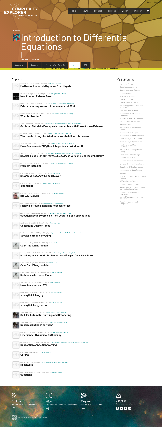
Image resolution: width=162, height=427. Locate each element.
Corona (24, 355)
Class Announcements (128, 87)
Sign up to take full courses (91, 404)
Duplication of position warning (38, 345)
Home (74, 11)
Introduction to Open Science (131, 170)
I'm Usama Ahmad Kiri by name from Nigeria (45, 86)
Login (149, 2)
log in (82, 69)
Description (19, 65)
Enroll (25, 55)
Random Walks (46, 352)
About (125, 11)
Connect (121, 400)
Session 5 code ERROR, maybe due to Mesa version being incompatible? (62, 156)
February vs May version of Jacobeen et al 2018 (47, 106)
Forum (74, 65)
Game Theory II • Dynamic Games (132, 142)
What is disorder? (30, 116)
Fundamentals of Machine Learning (130, 146)
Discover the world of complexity (24, 404)
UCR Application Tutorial (58, 94)
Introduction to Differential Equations (130, 114)
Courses (98, 11)
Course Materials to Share (130, 102)
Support (138, 11)
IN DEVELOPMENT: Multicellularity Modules (60, 104)
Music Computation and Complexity (60, 133)
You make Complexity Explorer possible (61, 405)
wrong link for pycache (33, 305)
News (85, 11)
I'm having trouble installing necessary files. (45, 205)
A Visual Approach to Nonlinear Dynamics (55, 362)
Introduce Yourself (55, 84)
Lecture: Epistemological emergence (129, 193)
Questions (26, 375)
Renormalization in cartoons (36, 325)
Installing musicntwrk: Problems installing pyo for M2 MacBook (56, 255)
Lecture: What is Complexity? (59, 332)
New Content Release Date (35, 96)
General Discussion (127, 96)
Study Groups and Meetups (130, 90)
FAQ (85, 65)
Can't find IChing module (34, 245)
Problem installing (30, 166)
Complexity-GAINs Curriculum (131, 167)
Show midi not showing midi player (40, 176)
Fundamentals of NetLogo (130, 155)
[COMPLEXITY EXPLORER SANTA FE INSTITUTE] (35, 11)
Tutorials (16, 31)
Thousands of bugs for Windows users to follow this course (54, 136)
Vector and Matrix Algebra (129, 132)
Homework (26, 365)
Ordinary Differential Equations (132, 118)
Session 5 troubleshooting (35, 235)
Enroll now (72, 69)
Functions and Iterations (129, 110)
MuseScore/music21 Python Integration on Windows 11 (51, 146)
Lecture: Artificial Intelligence (131, 161)
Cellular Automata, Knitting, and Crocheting (45, 315)
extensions (26, 186)
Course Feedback (126, 99)
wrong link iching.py (32, 295)
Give (49, 401)
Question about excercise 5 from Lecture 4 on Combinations (55, 215)
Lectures (34, 65)
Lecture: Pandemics (127, 158)
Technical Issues (54, 173)
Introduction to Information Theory (62, 113)
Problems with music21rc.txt (37, 275)
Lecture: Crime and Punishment (132, 164)
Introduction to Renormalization (57, 312)
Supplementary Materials (55, 65)
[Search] (147, 11)
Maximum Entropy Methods (51, 183)
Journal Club (124, 173)
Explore (112, 11)
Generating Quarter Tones (35, 225)
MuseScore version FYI (33, 285)
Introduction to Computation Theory (131, 150)
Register (157, 2)
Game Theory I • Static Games (131, 139)
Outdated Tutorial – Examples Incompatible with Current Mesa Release (61, 126)
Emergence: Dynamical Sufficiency (40, 335)
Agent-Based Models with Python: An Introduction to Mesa (64, 123)
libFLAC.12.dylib (29, 196)
